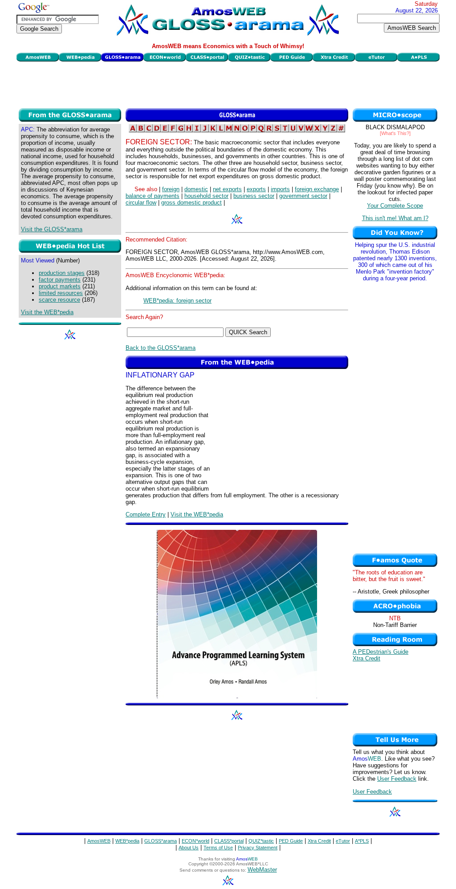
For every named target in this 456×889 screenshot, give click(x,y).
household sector (206, 196)
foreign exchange (317, 189)
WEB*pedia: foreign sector (177, 300)
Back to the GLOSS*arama (160, 347)
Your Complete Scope (395, 205)
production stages (62, 273)
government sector (303, 196)
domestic (196, 189)
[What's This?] (395, 133)
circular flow (141, 202)
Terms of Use (218, 847)
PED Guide (291, 841)
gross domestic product (191, 202)
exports (256, 189)
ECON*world (195, 841)
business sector (253, 196)
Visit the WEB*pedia (47, 312)
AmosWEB (98, 841)
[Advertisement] (228, 84)
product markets (60, 286)
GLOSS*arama (160, 841)
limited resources (61, 293)
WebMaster (262, 869)
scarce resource (59, 299)
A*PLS (362, 841)
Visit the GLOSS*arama (51, 229)
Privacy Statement (257, 847)
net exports (227, 189)
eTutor (343, 841)
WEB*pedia (127, 841)
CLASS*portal (229, 841)
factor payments (60, 279)
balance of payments (152, 196)
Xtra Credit (366, 658)
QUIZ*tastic (261, 841)
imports (280, 189)
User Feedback (396, 778)
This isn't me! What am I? (395, 218)
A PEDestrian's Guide (380, 651)
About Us (189, 847)
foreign (170, 189)
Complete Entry (146, 514)
